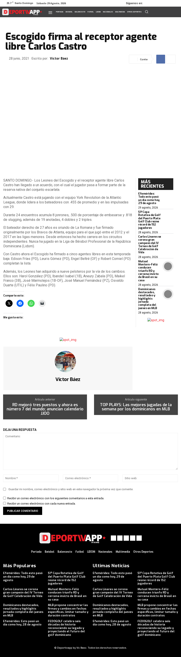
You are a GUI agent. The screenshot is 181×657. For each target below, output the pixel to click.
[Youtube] (175, 3)
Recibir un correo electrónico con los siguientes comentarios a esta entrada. (55, 498)
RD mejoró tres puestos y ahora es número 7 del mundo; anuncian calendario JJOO (45, 409)
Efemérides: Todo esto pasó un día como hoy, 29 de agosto (149, 198)
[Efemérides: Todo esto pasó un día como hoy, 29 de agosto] (168, 198)
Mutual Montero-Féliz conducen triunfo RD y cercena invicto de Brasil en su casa (148, 270)
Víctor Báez (59, 59)
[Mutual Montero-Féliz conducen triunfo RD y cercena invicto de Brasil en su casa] (168, 266)
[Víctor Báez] (68, 361)
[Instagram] (156, 3)
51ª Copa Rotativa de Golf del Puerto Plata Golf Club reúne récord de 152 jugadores (149, 219)
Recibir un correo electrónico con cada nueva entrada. (41, 503)
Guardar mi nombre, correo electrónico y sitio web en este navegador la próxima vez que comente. (70, 489)
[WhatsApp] (169, 3)
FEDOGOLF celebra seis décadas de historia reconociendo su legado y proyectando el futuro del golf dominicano (66, 628)
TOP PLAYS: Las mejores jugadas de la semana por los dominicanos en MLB (136, 407)
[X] (162, 3)
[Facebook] (150, 3)
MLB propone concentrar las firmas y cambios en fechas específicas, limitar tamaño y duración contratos (68, 610)
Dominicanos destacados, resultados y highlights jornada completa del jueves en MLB (147, 298)
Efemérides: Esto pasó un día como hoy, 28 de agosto (22, 623)
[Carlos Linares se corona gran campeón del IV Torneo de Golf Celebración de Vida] (168, 241)
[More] (171, 59)
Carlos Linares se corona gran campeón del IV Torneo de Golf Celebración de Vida (149, 244)
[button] (146, 11)
